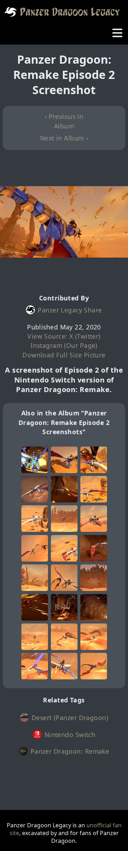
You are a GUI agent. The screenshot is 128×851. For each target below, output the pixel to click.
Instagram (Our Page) (64, 345)
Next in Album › (64, 138)
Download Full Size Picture (63, 355)
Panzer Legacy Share (70, 310)
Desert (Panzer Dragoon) (70, 717)
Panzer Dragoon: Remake (70, 751)
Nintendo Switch (70, 734)
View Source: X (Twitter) (64, 336)
